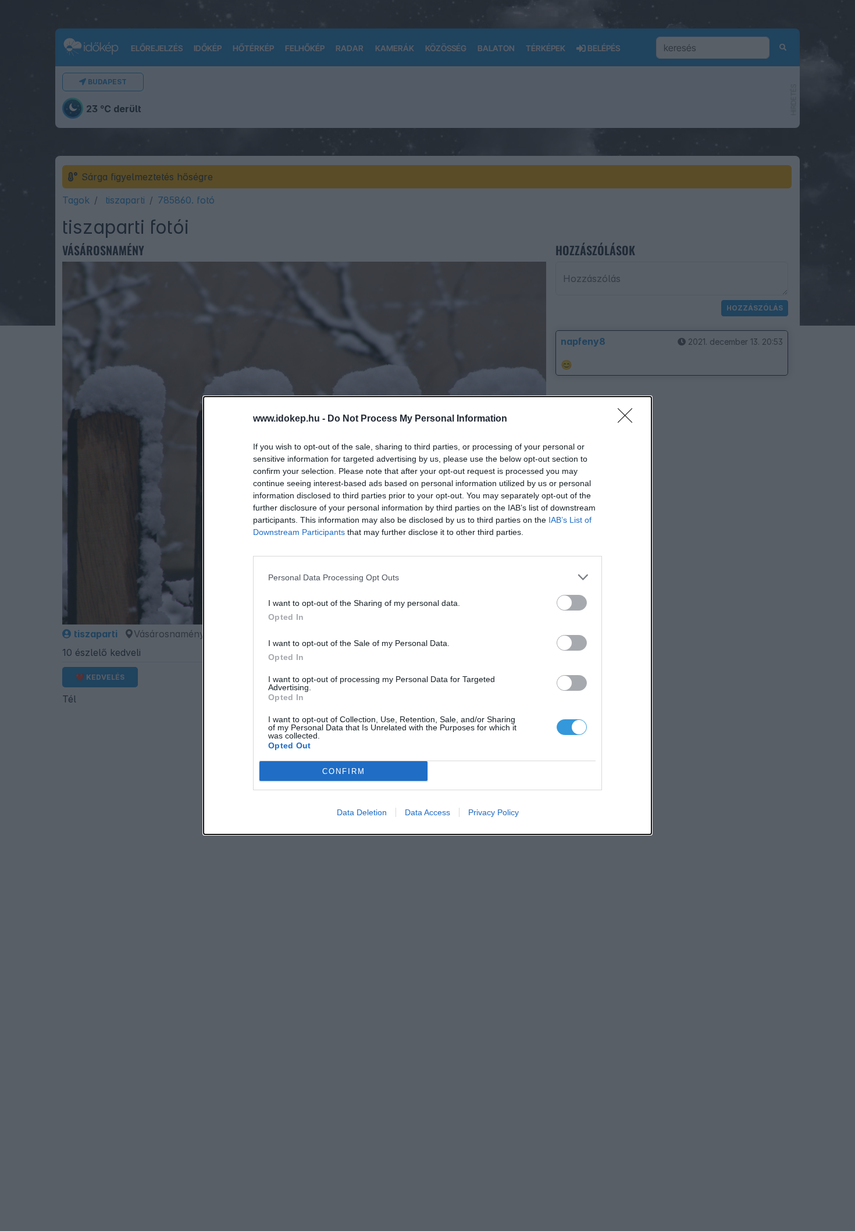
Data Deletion (362, 812)
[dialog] (427, 615)
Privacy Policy (493, 812)
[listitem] (427, 577)
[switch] (572, 603)
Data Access (427, 812)
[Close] (629, 419)
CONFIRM (343, 771)
